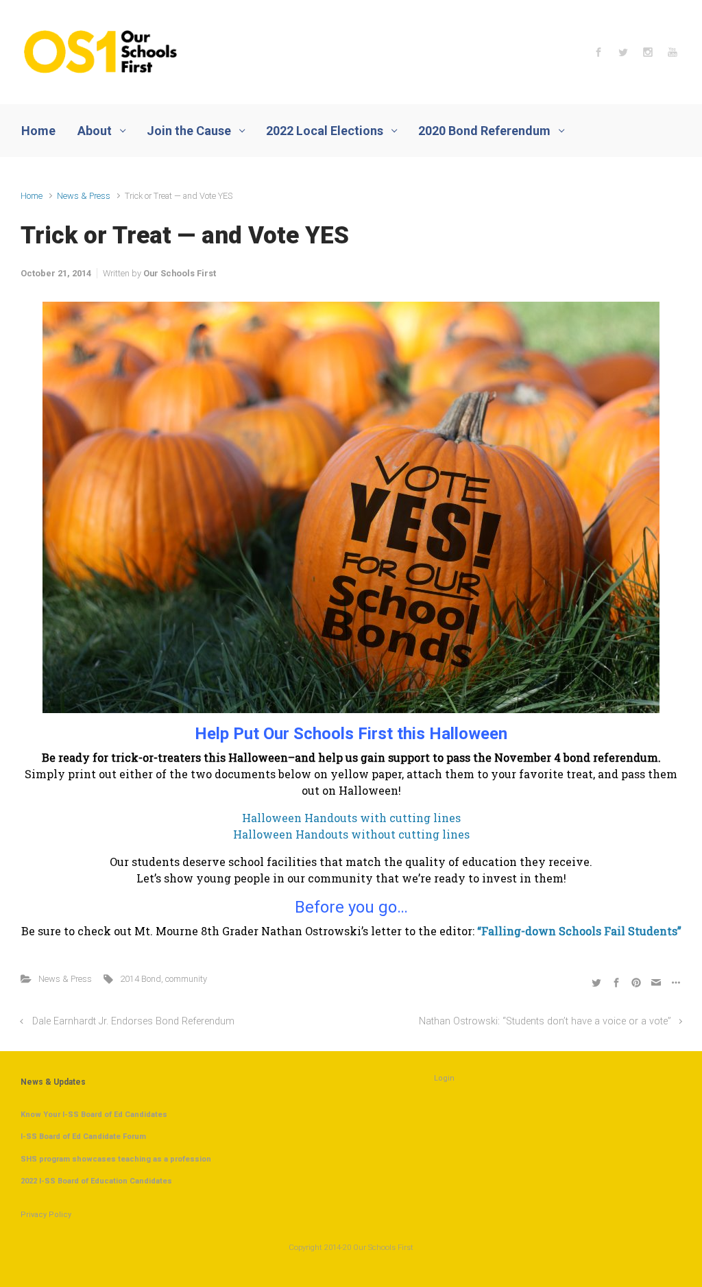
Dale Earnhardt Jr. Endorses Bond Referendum (133, 1021)
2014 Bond (140, 979)
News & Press (83, 196)
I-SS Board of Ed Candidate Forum (83, 1136)
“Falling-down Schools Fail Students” (579, 931)
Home (32, 196)
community (186, 979)
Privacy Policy (46, 1214)
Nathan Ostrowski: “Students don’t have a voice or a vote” (545, 1021)
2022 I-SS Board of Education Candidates (96, 1181)
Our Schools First (179, 273)
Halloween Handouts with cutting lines (351, 817)
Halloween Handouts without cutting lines (351, 834)
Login (444, 1078)
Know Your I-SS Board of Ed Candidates (94, 1114)
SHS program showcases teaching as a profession (116, 1159)
